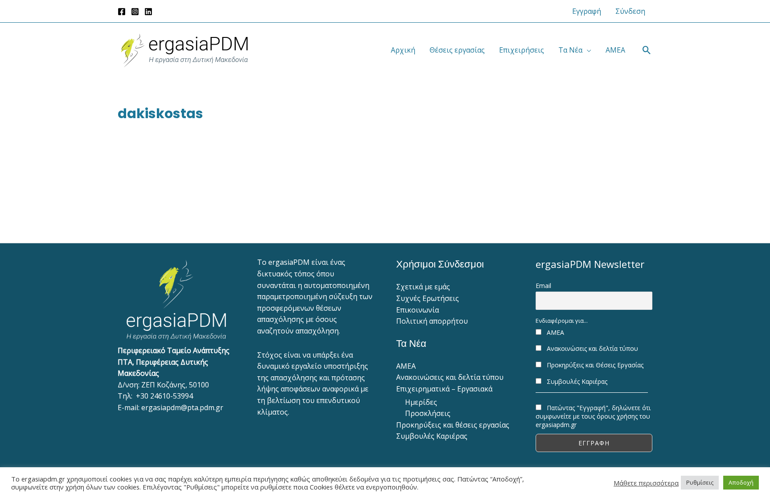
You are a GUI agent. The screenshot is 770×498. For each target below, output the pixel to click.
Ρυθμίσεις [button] (699, 482)
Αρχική (403, 50)
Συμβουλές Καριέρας (431, 436)
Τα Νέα (570, 50)
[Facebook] (122, 12)
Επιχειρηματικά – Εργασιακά (444, 389)
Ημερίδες (421, 402)
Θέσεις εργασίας (457, 50)
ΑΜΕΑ (615, 50)
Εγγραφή (586, 11)
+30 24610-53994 (164, 396)
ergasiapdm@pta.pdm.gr (182, 407)
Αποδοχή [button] (741, 482)
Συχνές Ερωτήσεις (427, 298)
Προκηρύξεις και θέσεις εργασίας (452, 425)
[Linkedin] (148, 12)
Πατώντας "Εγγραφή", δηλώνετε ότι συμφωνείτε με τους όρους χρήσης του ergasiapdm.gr (593, 416)
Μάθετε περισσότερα (646, 483)
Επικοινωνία (417, 310)
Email (543, 285)
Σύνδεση (630, 11)
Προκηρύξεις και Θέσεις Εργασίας (594, 365)
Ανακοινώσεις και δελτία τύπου (450, 377)
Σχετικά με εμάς (423, 287)
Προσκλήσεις (428, 413)
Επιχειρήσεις (521, 50)
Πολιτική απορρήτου (432, 321)
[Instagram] (135, 12)
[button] (646, 50)
